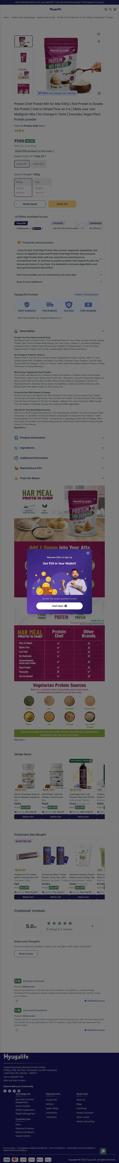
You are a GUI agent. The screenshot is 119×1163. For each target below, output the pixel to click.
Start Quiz (57, 605)
